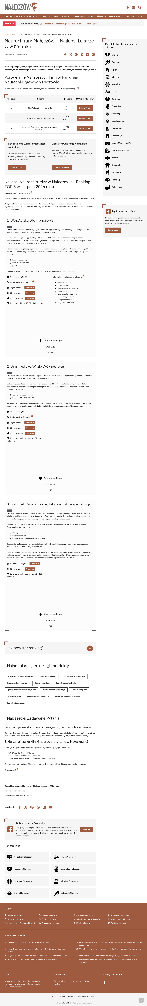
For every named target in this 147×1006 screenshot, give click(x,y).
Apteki (115, 158)
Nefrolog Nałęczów (23, 857)
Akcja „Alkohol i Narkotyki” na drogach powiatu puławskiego (32, 959)
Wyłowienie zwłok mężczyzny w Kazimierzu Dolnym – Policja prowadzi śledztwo (108, 961)
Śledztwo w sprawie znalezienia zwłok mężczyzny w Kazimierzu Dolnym (108, 956)
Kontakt (57, 984)
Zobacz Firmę (84, 108)
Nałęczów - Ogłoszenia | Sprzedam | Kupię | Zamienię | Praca (71, 24)
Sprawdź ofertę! (17, 167)
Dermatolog (117, 128)
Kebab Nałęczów (83, 923)
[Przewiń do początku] (141, 1000)
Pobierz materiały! (61, 167)
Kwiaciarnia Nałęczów (85, 915)
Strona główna (10, 34)
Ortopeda (116, 62)
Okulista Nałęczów (69, 881)
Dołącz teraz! (112, 230)
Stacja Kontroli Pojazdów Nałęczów (21, 923)
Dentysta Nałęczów (119, 923)
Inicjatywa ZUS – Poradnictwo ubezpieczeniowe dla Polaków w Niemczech (38, 956)
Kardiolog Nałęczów (23, 869)
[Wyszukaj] (139, 7)
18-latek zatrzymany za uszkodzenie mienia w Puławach (30, 942)
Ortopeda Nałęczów (70, 893)
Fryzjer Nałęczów (49, 919)
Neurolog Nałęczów (23, 881)
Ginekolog (116, 106)
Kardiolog (116, 99)
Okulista (115, 77)
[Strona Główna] (7, 16)
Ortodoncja (117, 136)
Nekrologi (79, 16)
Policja (27, 16)
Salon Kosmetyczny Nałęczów (88, 919)
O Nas (62, 996)
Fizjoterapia (117, 187)
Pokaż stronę (30, 293)
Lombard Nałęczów (49, 915)
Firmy (35, 16)
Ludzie (126, 16)
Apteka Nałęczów (14, 915)
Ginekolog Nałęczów (70, 869)
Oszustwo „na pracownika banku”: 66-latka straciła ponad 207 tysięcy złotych (110, 949)
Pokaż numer (30, 298)
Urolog (115, 55)
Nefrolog (116, 180)
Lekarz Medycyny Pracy (123, 143)
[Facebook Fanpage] (127, 7)
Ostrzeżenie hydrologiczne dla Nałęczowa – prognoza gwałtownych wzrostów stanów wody (110, 943)
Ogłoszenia (46, 16)
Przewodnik (114, 16)
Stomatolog (117, 165)
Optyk (114, 70)
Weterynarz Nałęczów (120, 915)
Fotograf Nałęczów (15, 919)
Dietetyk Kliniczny (120, 150)
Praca (56, 16)
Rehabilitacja (117, 173)
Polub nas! (87, 829)
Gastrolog (116, 114)
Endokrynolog (118, 121)
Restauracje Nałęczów (51, 923)
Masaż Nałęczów (68, 857)
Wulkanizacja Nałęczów (120, 919)
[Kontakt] (133, 7)
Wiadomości (16, 16)
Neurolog (116, 84)
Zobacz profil (30, 287)
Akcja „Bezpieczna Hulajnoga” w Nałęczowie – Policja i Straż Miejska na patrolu (36, 950)
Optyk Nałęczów (21, 893)
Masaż (114, 92)
